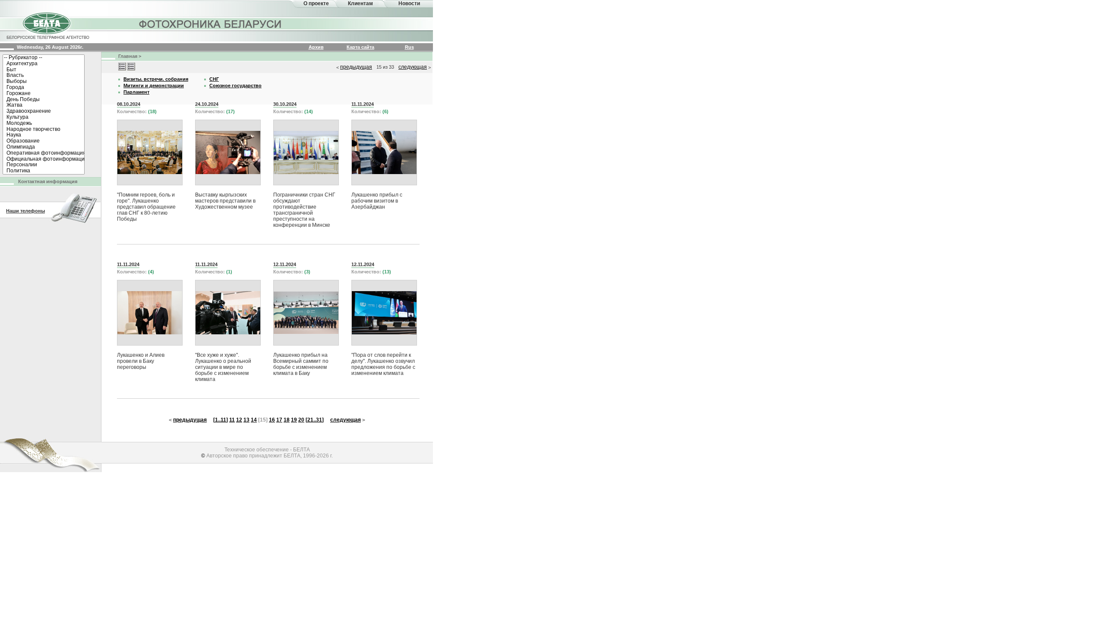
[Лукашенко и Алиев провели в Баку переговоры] (150, 313)
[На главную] (47, 25)
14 (254, 420)
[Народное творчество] (43, 130)
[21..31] (315, 420)
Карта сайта (360, 47)
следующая (412, 67)
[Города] (43, 88)
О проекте (316, 3)
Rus (409, 47)
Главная (127, 56)
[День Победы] (43, 100)
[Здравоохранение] (43, 111)
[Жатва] (43, 105)
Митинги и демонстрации (153, 85)
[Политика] (43, 171)
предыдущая (356, 67)
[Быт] (43, 70)
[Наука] (43, 135)
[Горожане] (43, 94)
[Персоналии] (43, 165)
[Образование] (43, 141)
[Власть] (43, 76)
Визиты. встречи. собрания (155, 79)
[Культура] (43, 117)
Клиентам (360, 3)
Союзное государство (235, 85)
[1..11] (220, 420)
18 (287, 420)
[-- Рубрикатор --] (43, 58)
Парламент (136, 92)
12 (239, 420)
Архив (316, 47)
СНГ (214, 79)
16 (272, 420)
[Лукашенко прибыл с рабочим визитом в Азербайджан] (384, 152)
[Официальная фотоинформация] (43, 159)
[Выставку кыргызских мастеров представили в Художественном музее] (228, 152)
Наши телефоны (25, 210)
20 (301, 420)
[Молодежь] (43, 124)
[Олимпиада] (43, 147)
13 (246, 420)
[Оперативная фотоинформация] (43, 153)
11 (232, 420)
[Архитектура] (43, 64)
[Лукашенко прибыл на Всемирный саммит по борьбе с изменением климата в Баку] (306, 313)
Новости (409, 3)
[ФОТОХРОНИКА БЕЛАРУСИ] (210, 23)
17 (279, 420)
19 (294, 420)
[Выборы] (43, 82)
